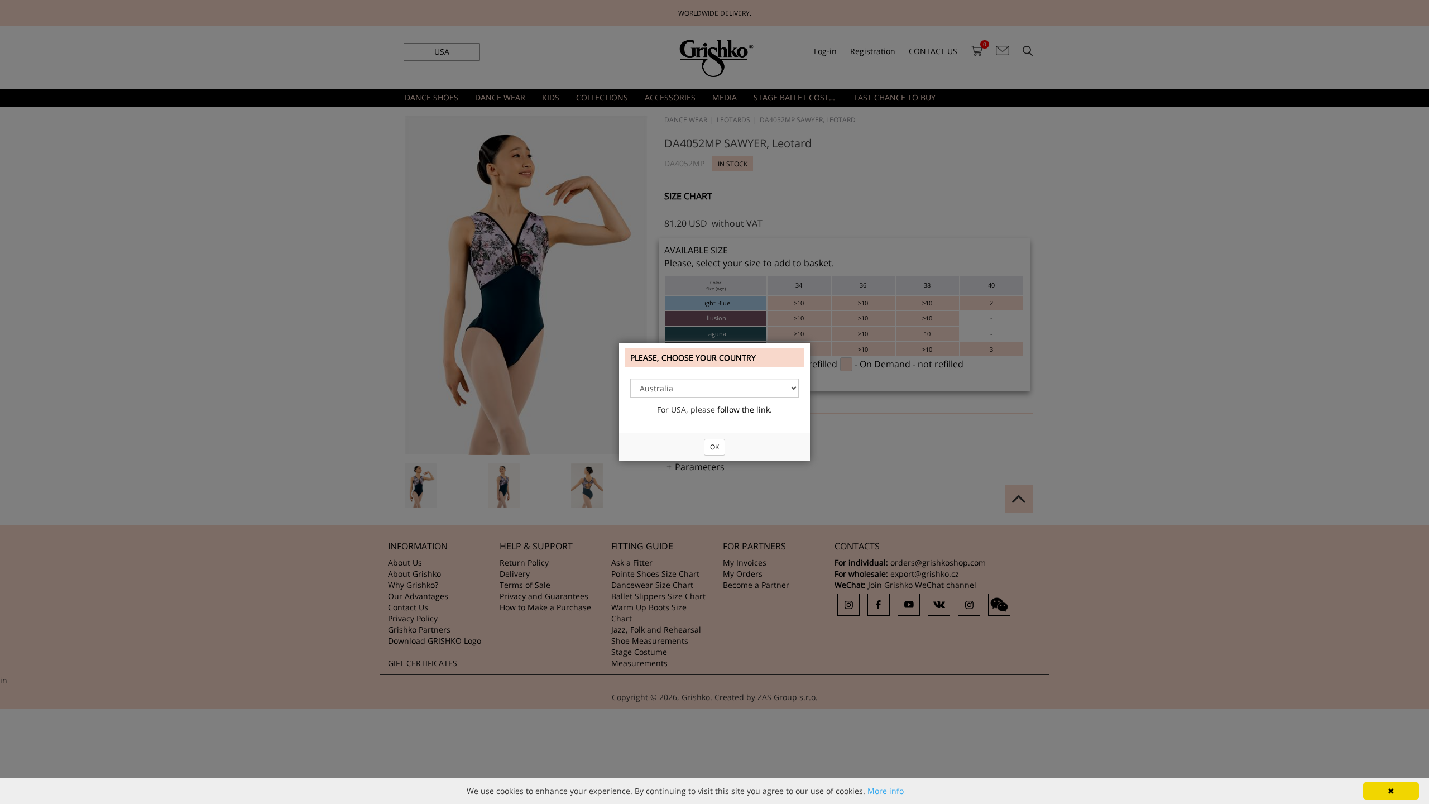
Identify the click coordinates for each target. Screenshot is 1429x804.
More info (885, 791)
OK (714, 447)
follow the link (743, 409)
